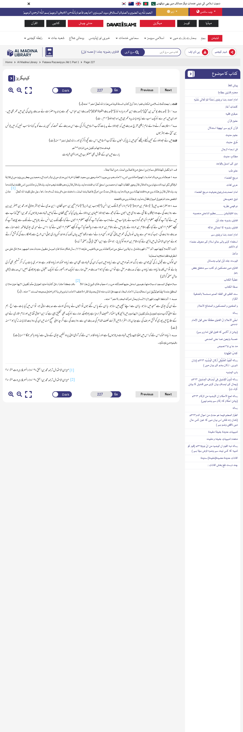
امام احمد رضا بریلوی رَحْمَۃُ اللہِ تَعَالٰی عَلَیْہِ (216, 100)
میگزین (157, 23)
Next (168, 90)
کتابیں (56, 23)
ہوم (203, 38)
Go (116, 90)
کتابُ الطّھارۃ (231, 353)
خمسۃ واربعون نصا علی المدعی (221, 339)
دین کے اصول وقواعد (227, 164)
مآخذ (235, 254)
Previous (147, 90)
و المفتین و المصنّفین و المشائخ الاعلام (217, 306)
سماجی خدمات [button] (129, 38)
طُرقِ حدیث (232, 142)
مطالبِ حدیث (230, 157)
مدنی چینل (85, 23)
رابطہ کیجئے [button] (34, 38)
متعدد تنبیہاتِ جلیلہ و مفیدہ (222, 439)
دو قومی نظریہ (230, 206)
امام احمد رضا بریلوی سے (224, 235)
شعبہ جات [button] (57, 38)
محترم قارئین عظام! (228, 93)
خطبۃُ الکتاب (231, 280)
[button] (10, 78)
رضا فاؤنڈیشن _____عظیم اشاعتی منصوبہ (215, 213)
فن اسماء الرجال (229, 149)
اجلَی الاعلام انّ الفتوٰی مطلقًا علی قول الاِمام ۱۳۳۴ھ (215, 322)
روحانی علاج (76, 38)
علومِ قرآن (233, 121)
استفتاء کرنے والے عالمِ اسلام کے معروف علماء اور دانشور (214, 244)
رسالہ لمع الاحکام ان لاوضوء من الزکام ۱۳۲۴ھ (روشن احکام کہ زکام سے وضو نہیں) (215, 398)
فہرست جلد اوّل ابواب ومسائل (222, 261)
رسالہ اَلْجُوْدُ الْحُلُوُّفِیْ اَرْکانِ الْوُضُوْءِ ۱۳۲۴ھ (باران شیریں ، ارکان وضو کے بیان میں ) (215, 363)
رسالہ (235, 313)
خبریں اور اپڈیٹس (99, 38)
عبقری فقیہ (232, 114)
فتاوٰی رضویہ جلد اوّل (227, 221)
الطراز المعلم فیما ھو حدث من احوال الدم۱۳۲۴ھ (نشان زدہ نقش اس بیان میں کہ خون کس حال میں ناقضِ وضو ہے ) (213, 420)
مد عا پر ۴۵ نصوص (227, 346)
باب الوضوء (232, 372)
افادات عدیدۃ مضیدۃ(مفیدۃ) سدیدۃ (219, 458)
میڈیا (209, 23)
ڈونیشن (215, 38)
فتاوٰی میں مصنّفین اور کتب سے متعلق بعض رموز (215, 270)
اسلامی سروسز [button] (155, 38)
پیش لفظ (233, 86)
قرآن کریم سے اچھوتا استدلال (223, 128)
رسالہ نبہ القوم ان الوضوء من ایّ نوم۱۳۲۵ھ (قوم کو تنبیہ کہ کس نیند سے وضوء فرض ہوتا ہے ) (213, 448)
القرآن (34, 23)
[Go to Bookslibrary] (22, 53)
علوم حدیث (232, 135)
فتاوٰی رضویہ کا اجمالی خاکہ (223, 228)
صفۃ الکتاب (231, 287)
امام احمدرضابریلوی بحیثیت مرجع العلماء (216, 192)
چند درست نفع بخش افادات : (223, 465)
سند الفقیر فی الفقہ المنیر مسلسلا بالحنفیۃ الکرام (215, 296)
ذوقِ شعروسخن (230, 199)
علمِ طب (233, 171)
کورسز (187, 23)
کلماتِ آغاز (231, 107)
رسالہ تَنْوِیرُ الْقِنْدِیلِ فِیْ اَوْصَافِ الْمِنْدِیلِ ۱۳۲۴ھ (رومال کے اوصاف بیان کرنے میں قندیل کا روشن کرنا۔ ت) (213, 384)
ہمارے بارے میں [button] (184, 38)
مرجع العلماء (231, 178)
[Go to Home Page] (121, 23)
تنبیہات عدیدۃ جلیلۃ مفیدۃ (223, 432)
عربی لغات (232, 185)
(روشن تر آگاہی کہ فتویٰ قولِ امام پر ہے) (217, 332)
